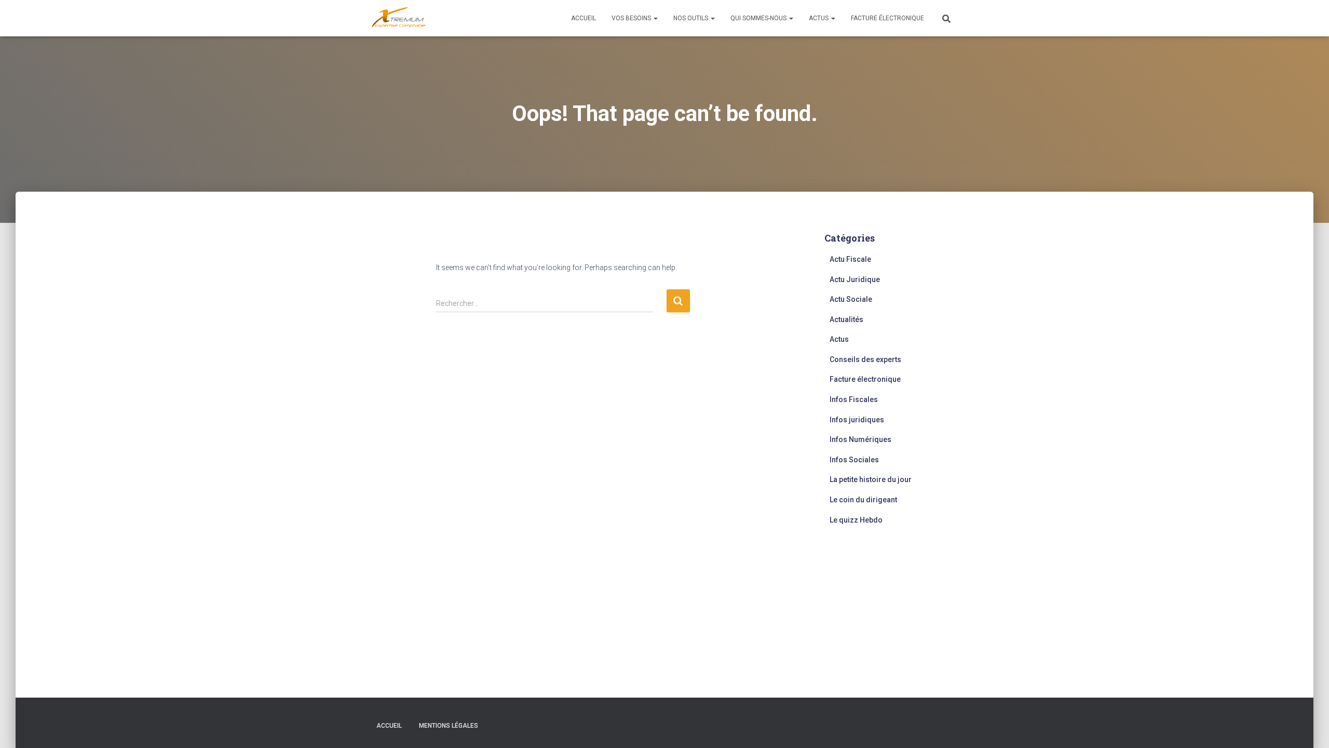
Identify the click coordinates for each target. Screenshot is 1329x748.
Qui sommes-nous (759, 18)
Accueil (583, 18)
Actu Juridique (855, 279)
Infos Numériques (860, 439)
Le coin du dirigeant (863, 500)
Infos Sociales (854, 460)
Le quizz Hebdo (856, 520)
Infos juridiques (857, 420)
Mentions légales (448, 725)
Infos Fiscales (854, 399)
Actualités (846, 319)
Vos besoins (632, 18)
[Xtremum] (399, 18)
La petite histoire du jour (871, 479)
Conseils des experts (865, 359)
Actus (819, 18)
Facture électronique (887, 18)
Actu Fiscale (850, 259)
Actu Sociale (851, 299)
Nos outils (691, 18)
